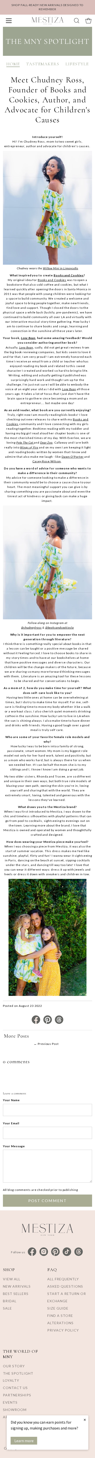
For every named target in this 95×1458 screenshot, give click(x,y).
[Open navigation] (14, 21)
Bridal (10, 1301)
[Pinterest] (55, 1251)
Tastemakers (42, 64)
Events (10, 1402)
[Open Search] (76, 20)
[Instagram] (43, 1251)
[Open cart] (88, 21)
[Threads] (78, 1251)
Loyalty (11, 1380)
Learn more (24, 1440)
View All (11, 1279)
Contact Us (15, 1388)
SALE (7, 1308)
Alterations (60, 1323)
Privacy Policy (63, 1330)
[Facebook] (32, 1251)
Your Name (11, 1100)
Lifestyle (77, 64)
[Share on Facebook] (36, 1023)
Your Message (14, 1146)
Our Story (14, 1366)
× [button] (85, 1420)
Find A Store (60, 1315)
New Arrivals (17, 1286)
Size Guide (57, 1308)
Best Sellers (15, 1294)
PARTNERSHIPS (17, 1395)
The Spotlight (18, 1373)
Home (13, 64)
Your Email (11, 1123)
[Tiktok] (66, 1251)
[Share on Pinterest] (48, 1023)
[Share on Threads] (59, 1023)
